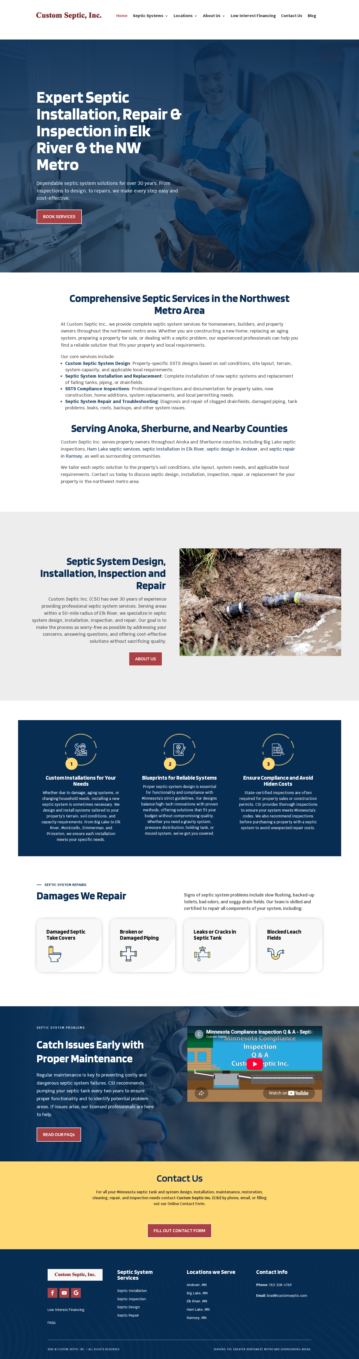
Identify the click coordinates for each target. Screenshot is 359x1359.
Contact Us (291, 15)
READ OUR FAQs (59, 1134)
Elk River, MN (197, 1301)
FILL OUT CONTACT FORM (179, 1230)
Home (121, 15)
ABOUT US (145, 659)
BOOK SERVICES (59, 216)
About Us (212, 15)
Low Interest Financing (253, 15)
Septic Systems (148, 15)
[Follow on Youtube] (64, 1293)
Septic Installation (132, 1291)
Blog (312, 15)
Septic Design (128, 1307)
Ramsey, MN (196, 1318)
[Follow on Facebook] (52, 1293)
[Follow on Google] (76, 1293)
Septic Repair (128, 1315)
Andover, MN (197, 1285)
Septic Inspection (131, 1299)
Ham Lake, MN (198, 1309)
